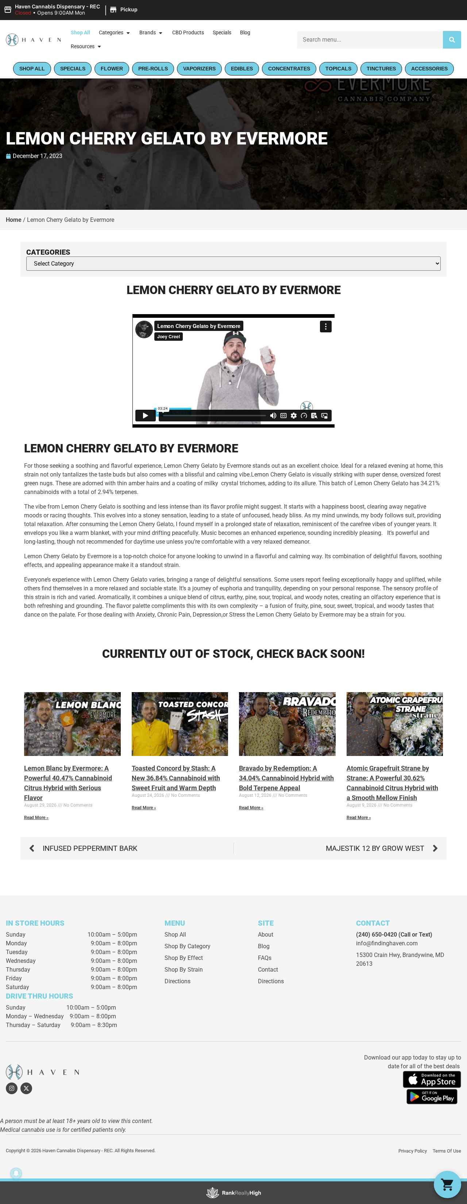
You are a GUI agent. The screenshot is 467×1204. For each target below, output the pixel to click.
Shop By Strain (184, 969)
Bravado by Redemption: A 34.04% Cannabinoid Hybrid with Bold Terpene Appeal (286, 778)
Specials (222, 33)
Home (14, 219)
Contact (268, 969)
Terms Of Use (447, 1151)
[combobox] (370, 40)
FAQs (264, 957)
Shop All (80, 33)
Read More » (36, 817)
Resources (82, 46)
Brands (147, 33)
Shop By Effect (184, 957)
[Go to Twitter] (26, 1088)
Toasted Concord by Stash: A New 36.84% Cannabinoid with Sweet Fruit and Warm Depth (176, 778)
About (265, 934)
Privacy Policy (412, 1151)
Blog (245, 33)
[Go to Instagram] (12, 1088)
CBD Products (188, 33)
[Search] (452, 40)
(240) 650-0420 (376, 934)
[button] (72, 10)
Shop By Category (188, 946)
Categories (111, 33)
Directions (177, 981)
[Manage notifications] (16, 1173)
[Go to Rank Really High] (233, 1192)
